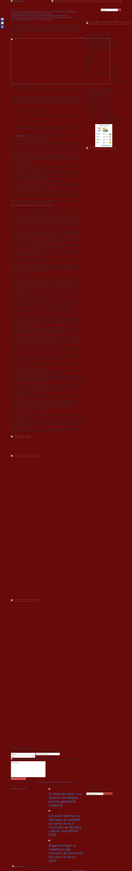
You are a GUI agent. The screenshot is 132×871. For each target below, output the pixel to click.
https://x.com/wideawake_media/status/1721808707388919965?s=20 (32, 205)
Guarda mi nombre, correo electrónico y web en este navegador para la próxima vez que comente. (45, 759)
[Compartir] (2, 27)
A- (79, 37)
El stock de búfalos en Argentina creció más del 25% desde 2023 (31, 13)
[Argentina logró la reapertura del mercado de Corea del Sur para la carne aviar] (49, 840)
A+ (81, 37)
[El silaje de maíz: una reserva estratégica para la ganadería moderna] (49, 789)
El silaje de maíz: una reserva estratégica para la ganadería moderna (65, 799)
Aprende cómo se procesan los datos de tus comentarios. (55, 782)
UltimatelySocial (79, 870)
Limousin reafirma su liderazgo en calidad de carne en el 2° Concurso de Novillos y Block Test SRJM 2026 (43, 12)
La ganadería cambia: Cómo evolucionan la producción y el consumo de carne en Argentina (39, 15)
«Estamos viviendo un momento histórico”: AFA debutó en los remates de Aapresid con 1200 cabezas (42, 17)
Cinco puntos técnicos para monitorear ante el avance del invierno (31, 19)
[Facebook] (2, 19)
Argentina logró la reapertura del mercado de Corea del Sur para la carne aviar (66, 853)
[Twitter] (2, 23)
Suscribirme (108, 794)
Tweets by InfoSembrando (19, 789)
